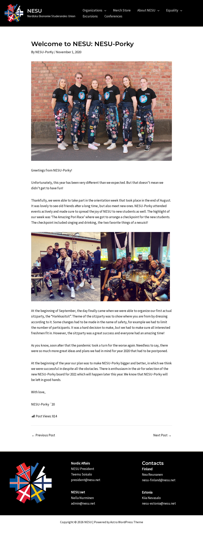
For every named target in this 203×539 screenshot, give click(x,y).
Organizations (92, 10)
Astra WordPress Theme (126, 522)
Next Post (162, 435)
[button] (104, 10)
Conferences (113, 16)
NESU (34, 11)
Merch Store (122, 10)
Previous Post (43, 435)
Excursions (90, 16)
